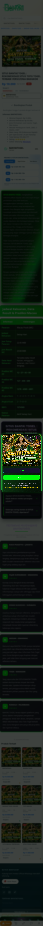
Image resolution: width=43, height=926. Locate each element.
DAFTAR (21, 477)
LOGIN (21, 471)
